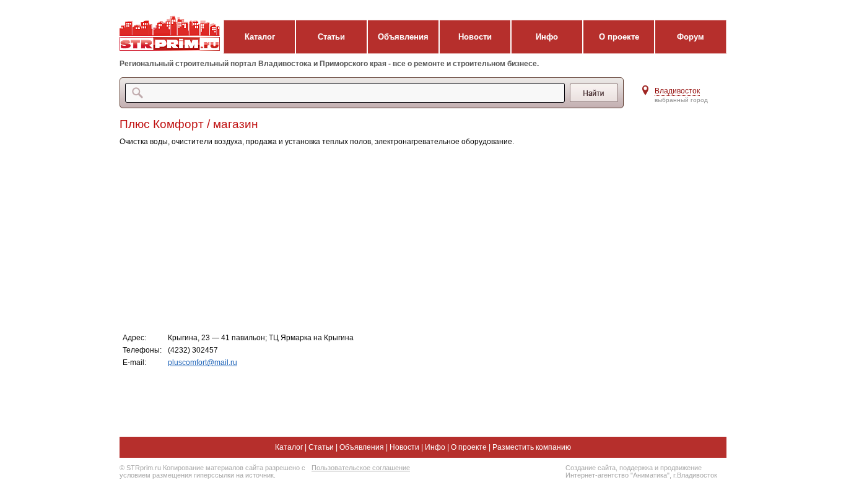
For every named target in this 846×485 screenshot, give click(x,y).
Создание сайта (590, 467)
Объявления (403, 36)
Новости (475, 36)
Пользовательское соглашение (361, 467)
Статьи (331, 36)
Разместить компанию (531, 447)
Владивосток (677, 91)
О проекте (619, 36)
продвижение (681, 467)
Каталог (260, 36)
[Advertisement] (367, 238)
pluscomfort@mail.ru (202, 362)
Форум (690, 36)
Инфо (547, 36)
